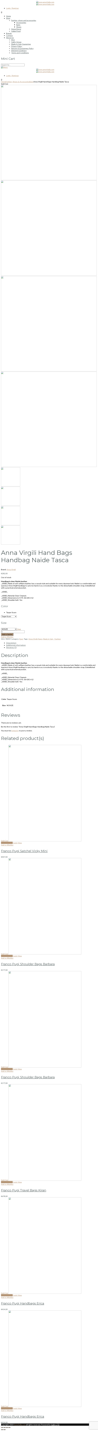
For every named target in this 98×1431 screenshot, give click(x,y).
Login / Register (12, 8)
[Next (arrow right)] (4, 1429)
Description (11, 643)
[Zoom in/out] (9, 1427)
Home (3, 82)
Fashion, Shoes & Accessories (17, 82)
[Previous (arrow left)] (2, 1429)
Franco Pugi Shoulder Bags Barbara (28, 964)
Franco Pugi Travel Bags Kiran (23, 1190)
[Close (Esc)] (2, 1427)
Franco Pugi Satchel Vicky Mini (24, 851)
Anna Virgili (11, 569)
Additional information (16, 645)
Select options (7, 843)
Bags (31, 82)
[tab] (51, 643)
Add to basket (7, 634)
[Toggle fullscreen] (7, 1427)
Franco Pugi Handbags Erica (22, 1303)
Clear (19, 629)
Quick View (17, 843)
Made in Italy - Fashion (52, 639)
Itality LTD (55, 1425)
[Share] (4, 1427)
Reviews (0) (11, 647)
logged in (15, 731)
